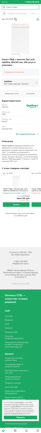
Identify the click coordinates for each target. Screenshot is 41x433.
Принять (20, 417)
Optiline (5, 107)
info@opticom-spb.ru (20, 264)
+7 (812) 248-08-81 (20, 261)
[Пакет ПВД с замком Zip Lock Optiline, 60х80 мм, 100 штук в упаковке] (16, 181)
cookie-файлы (19, 402)
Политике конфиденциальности (14, 413)
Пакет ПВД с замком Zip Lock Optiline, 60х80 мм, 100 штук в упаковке (15, 190)
